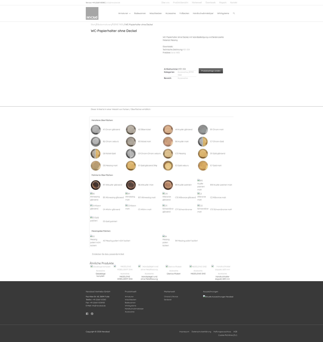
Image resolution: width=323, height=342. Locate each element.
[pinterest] (92, 313)
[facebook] (88, 313)
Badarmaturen (104, 24)
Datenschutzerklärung (201, 331)
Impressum (184, 331)
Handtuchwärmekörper (134, 309)
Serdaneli (167, 299)
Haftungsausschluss (222, 331)
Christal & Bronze (171, 296)
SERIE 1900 (118, 24)
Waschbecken (130, 299)
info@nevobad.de (113, 3)
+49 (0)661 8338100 (97, 302)
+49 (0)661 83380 (99, 299)
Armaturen (129, 296)
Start (93, 24)
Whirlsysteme (130, 306)
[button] (234, 13)
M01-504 (186, 49)
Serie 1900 (175, 52)
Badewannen (130, 302)
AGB (235, 331)
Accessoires (183, 72)
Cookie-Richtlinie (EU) (227, 335)
